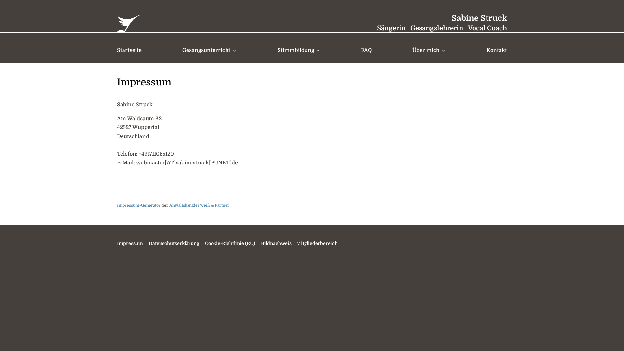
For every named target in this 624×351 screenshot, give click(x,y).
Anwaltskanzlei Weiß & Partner (199, 205)
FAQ (366, 50)
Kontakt (497, 50)
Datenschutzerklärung (174, 243)
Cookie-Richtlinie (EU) (230, 243)
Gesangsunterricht (206, 50)
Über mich (425, 50)
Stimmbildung (296, 50)
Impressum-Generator (139, 205)
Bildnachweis (276, 243)
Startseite (129, 50)
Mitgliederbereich (316, 243)
